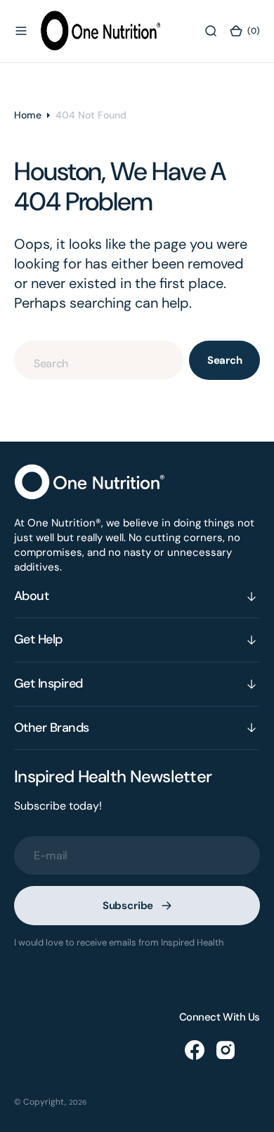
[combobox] (98, 360)
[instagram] (225, 1050)
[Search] (211, 31)
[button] (21, 31)
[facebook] (194, 1050)
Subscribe (128, 906)
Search (224, 360)
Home (27, 115)
